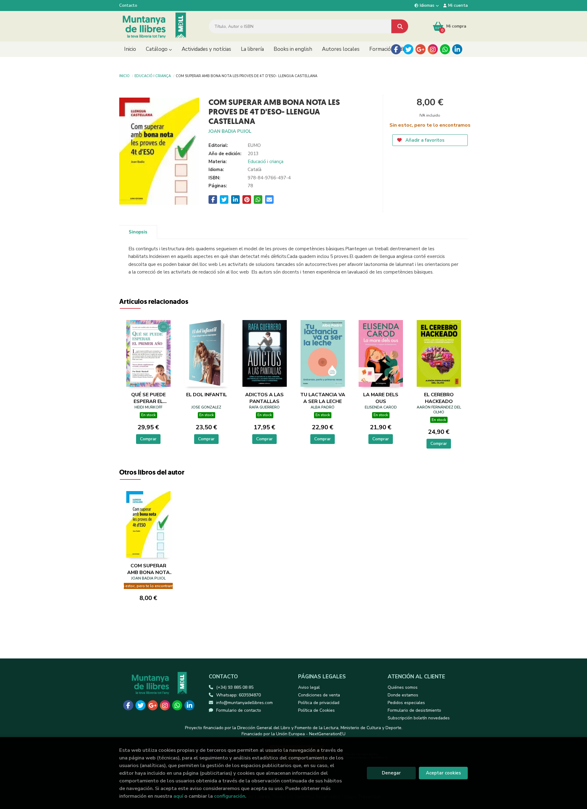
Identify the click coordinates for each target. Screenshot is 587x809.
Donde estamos (403, 695)
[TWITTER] (408, 49)
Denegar (391, 773)
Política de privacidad (318, 703)
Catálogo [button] (157, 49)
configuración (229, 796)
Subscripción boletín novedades (419, 718)
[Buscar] (399, 26)
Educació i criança (153, 76)
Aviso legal (309, 687)
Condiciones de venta (319, 695)
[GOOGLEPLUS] (420, 49)
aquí (178, 796)
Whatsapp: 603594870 (238, 695)
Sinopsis (138, 232)
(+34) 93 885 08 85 (234, 687)
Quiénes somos (403, 687)
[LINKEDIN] (457, 49)
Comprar (148, 439)
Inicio (124, 76)
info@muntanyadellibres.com (244, 703)
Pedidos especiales (406, 703)
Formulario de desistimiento (414, 710)
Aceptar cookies (443, 773)
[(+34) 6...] (445, 49)
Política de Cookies (316, 710)
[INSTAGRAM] (433, 49)
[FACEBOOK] (396, 49)
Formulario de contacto (238, 710)
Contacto (128, 5)
